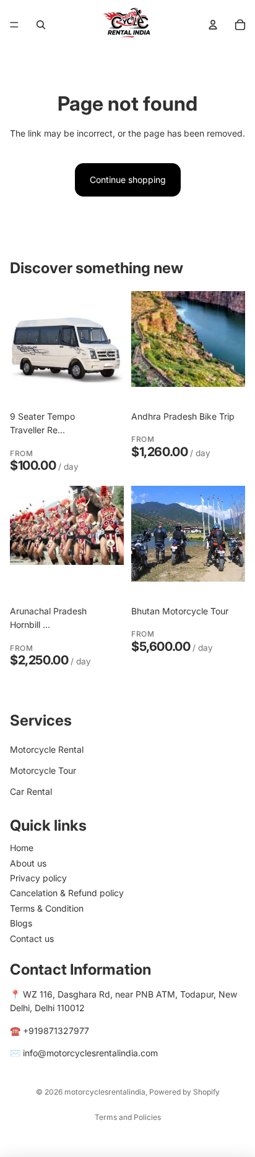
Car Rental (31, 791)
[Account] (213, 24)
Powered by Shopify (184, 1091)
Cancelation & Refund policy (67, 893)
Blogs (21, 923)
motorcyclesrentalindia (104, 1091)
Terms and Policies (128, 1117)
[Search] (40, 24)
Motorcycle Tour (43, 770)
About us (28, 863)
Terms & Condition (47, 908)
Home (21, 847)
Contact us (32, 938)
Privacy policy (38, 878)
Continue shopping (128, 179)
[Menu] (14, 25)
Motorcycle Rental (47, 749)
